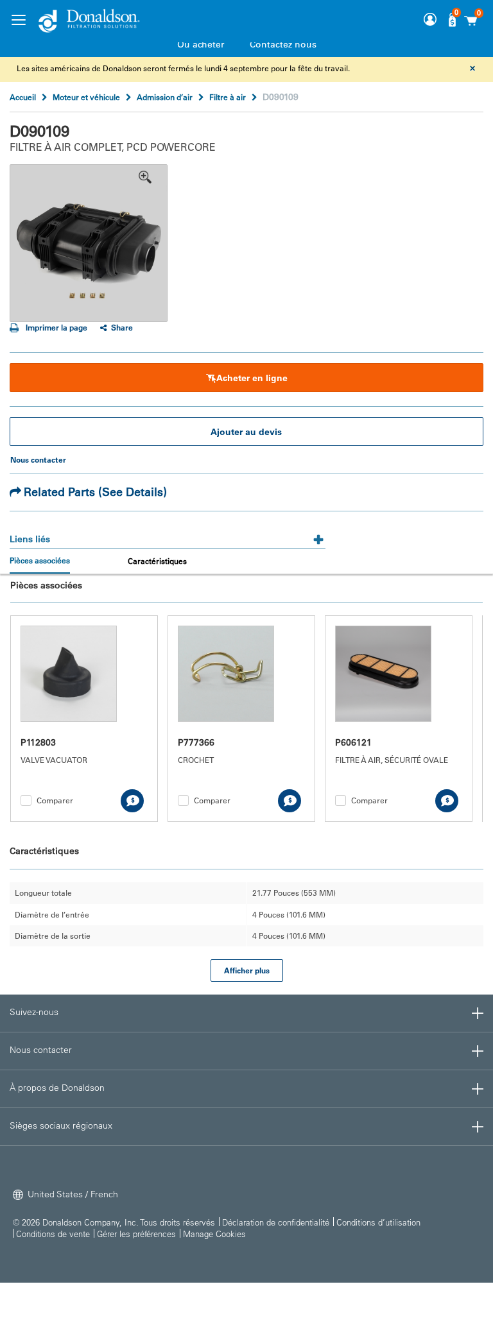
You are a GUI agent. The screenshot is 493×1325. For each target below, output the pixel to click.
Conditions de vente (53, 1233)
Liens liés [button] (30, 539)
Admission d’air (165, 97)
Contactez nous (283, 44)
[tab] (167, 535)
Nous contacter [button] (41, 1050)
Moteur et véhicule (86, 97)
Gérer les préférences (136, 1233)
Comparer (55, 800)
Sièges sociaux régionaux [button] (61, 1125)
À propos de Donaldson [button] (57, 1087)
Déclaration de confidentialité (275, 1222)
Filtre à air (227, 97)
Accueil (23, 97)
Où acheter (200, 44)
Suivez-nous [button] (34, 1012)
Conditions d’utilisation (378, 1222)
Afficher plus (247, 970)
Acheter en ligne (252, 378)
